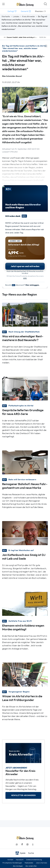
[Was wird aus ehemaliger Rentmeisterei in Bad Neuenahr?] (25, 314)
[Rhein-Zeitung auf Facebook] (22, 844)
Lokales (16, 16)
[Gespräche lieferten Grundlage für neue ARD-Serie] (25, 388)
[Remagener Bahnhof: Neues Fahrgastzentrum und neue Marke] (25, 462)
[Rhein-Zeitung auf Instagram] (27, 844)
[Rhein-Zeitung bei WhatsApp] (16, 844)
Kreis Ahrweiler (28, 16)
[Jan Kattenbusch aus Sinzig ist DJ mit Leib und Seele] (25, 532)
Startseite (6, 16)
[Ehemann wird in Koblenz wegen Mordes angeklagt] (25, 603)
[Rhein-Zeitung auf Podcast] (32, 844)
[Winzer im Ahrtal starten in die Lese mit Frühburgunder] (25, 674)
